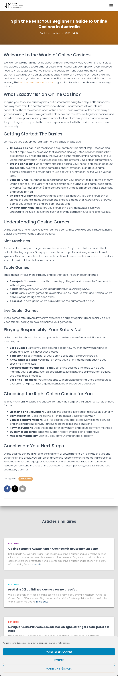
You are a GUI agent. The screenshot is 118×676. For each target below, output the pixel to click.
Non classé (26, 479)
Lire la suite (35, 564)
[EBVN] (15, 5)
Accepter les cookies (59, 651)
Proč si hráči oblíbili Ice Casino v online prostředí (43, 589)
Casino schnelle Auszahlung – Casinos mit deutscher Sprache (53, 549)
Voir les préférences (59, 668)
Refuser (59, 660)
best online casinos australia (35, 82)
